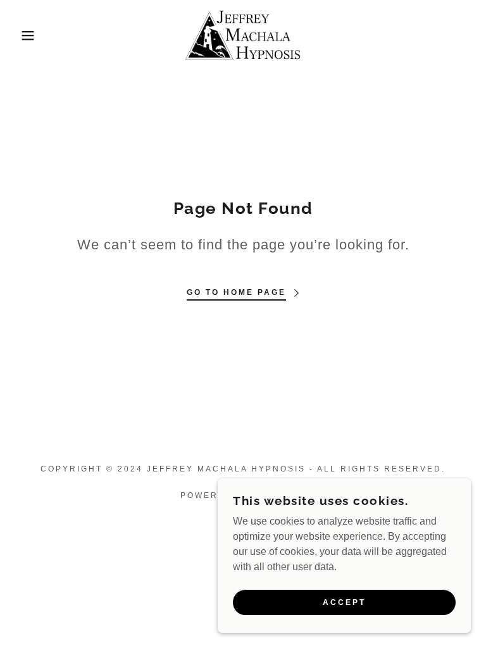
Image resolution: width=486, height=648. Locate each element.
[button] (24, 35)
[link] (243, 35)
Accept (344, 602)
